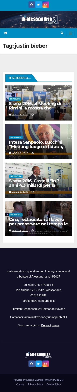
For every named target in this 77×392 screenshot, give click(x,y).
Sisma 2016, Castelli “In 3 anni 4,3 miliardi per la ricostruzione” (34, 185)
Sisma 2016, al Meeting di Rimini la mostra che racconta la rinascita (35, 108)
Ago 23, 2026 (20, 114)
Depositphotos (50, 325)
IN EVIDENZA (15, 137)
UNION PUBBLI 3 (54, 379)
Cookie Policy (54, 384)
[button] (62, 33)
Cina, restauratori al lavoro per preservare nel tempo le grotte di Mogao (38, 224)
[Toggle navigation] (70, 33)
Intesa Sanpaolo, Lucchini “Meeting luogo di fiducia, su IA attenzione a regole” (36, 147)
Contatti (20, 384)
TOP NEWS (15, 99)
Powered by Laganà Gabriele (28, 379)
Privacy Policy (35, 384)
